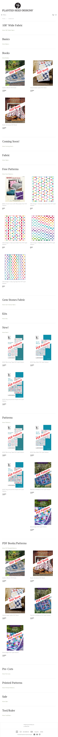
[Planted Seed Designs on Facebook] (34, 734)
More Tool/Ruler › (6, 715)
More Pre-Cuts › (6, 674)
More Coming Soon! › (7, 146)
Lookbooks (26, 726)
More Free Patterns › (7, 174)
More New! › (5, 332)
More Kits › (5, 318)
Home (3, 18)
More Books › (5, 58)
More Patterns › (6, 422)
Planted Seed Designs (26, 734)
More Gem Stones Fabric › (9, 304)
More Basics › (5, 44)
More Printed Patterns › (8, 687)
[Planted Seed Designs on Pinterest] (37, 734)
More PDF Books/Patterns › (9, 548)
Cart (55, 15)
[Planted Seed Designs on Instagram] (39, 734)
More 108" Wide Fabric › (8, 30)
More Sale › (5, 701)
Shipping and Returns (29, 724)
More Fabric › (5, 160)
